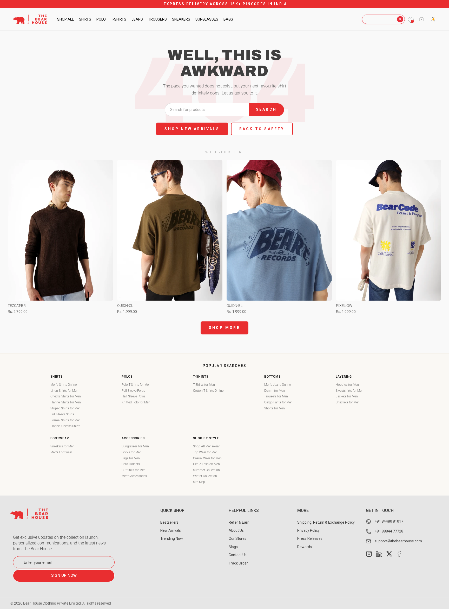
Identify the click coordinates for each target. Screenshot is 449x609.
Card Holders (131, 464)
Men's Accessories (134, 476)
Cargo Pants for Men (278, 402)
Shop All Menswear (206, 446)
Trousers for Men (276, 396)
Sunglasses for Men (135, 446)
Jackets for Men (347, 396)
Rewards (304, 547)
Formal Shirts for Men (65, 420)
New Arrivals (170, 530)
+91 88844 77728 (389, 531)
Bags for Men (131, 458)
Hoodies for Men (347, 384)
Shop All (65, 19)
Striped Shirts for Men (65, 408)
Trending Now (171, 538)
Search (266, 109)
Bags (228, 19)
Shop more (224, 328)
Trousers (157, 19)
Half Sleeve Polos (134, 396)
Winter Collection (205, 476)
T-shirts (118, 19)
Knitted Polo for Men (136, 402)
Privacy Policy (308, 530)
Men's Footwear (61, 452)
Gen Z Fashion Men (206, 464)
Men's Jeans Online (277, 384)
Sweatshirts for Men (349, 390)
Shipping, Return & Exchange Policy (326, 522)
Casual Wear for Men (207, 458)
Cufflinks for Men (134, 470)
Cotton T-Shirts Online (208, 390)
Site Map (199, 482)
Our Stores (237, 538)
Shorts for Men (274, 408)
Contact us (238, 555)
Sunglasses (206, 19)
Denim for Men (274, 390)
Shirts (85, 19)
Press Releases (309, 538)
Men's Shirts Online (63, 384)
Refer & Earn (239, 522)
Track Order (238, 563)
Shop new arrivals (191, 129)
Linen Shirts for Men (64, 390)
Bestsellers (169, 522)
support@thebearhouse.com (398, 541)
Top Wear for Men (205, 452)
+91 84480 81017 (389, 521)
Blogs (233, 547)
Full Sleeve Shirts (62, 414)
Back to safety (262, 129)
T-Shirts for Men (204, 384)
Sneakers (181, 19)
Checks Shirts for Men (65, 396)
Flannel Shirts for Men (65, 402)
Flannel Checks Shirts (65, 426)
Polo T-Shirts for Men (136, 384)
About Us (236, 530)
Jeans (137, 19)
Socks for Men (131, 452)
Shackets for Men (348, 402)
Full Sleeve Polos (133, 390)
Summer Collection (206, 470)
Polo (101, 19)
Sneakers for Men (62, 446)
